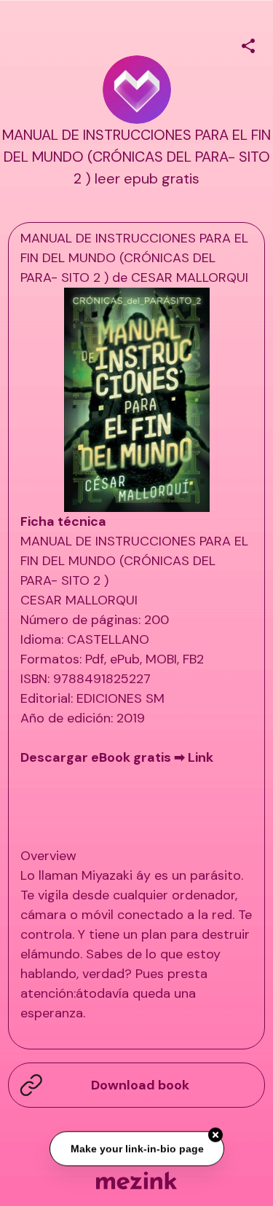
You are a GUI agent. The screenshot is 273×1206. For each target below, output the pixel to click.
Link (200, 757)
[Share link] (248, 43)
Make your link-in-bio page (136, 1148)
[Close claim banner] (215, 1134)
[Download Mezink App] (136, 1180)
